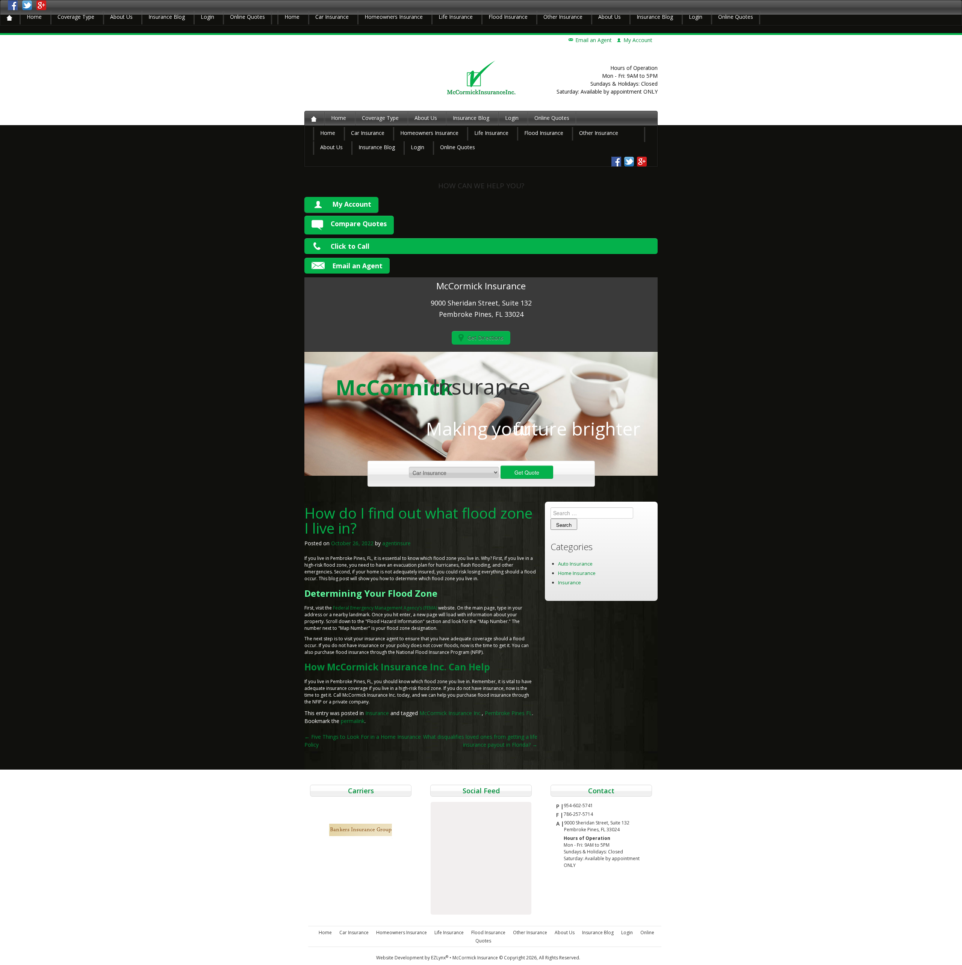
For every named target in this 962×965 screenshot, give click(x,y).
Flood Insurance (508, 16)
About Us (121, 16)
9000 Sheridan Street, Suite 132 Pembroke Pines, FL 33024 (596, 826)
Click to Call (350, 246)
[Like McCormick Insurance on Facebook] (13, 4)
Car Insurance (332, 16)
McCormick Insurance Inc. (450, 713)
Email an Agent (593, 40)
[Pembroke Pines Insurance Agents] (9, 17)
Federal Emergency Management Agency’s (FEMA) (385, 608)
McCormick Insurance (475, 957)
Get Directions (485, 337)
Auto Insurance (575, 563)
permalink (353, 721)
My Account (351, 204)
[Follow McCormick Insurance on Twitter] (27, 4)
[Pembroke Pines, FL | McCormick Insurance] (481, 77)
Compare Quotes (359, 223)
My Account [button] (637, 40)
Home (34, 16)
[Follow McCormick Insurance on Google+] (41, 4)
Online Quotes (247, 16)
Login (207, 16)
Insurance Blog (166, 16)
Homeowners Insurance (394, 16)
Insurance (377, 713)
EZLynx (439, 957)
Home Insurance (577, 573)
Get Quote (526, 472)
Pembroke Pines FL (508, 713)
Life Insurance (456, 16)
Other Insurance (562, 16)
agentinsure (396, 543)
